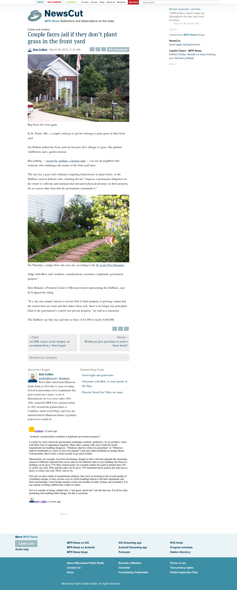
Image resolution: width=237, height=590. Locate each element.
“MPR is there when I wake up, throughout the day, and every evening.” (187, 18)
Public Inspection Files (184, 572)
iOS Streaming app (129, 542)
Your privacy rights (181, 567)
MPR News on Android (81, 547)
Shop (70, 572)
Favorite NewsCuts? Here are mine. (102, 392)
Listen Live (26, 543)
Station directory (180, 552)
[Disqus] (78, 466)
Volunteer (124, 567)
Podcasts (124, 552)
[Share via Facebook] (97, 49)
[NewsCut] (64, 16)
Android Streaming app (132, 547)
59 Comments (118, 49)
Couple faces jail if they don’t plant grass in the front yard (72, 37)
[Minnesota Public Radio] (26, 2)
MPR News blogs (77, 552)
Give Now (133, 2)
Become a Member (129, 563)
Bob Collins (40, 49)
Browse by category (43, 357)
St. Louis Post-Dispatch (110, 265)
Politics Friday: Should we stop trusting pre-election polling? (192, 56)
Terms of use (178, 563)
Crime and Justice (39, 29)
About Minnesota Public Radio (85, 563)
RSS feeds (176, 542)
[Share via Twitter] (92, 49)
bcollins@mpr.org (48, 378)
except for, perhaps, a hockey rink (65, 161)
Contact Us (74, 567)
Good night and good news (98, 375)
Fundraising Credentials (133, 572)
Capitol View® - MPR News (185, 50)
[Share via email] (103, 49)
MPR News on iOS (78, 542)
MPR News (52, 21)
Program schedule (181, 547)
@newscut (64, 378)
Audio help (22, 549)
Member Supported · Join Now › (185, 9)
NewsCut (174, 40)
